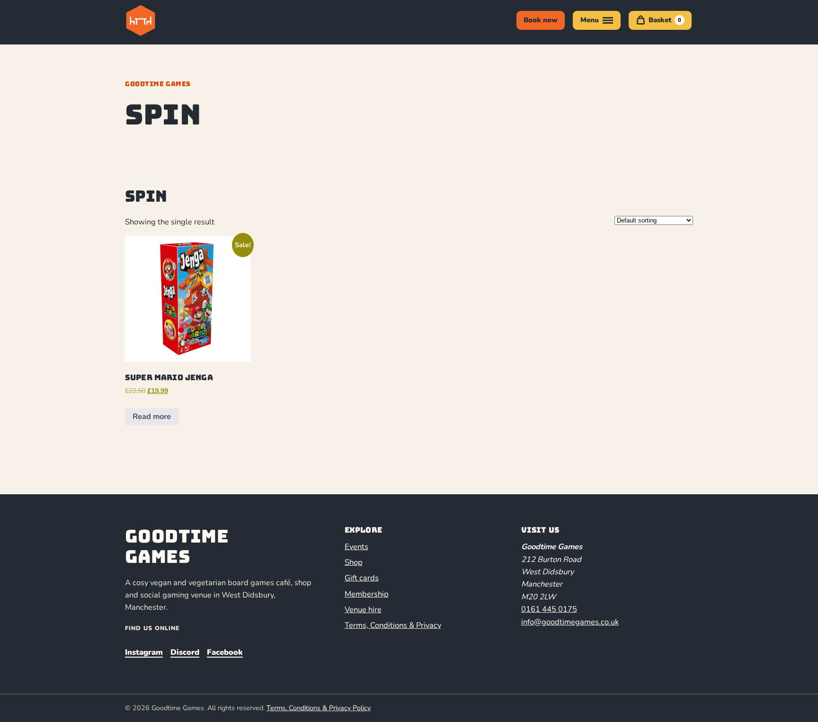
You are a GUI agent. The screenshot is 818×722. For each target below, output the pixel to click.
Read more (152, 416)
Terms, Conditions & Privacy (393, 625)
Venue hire (363, 609)
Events (356, 546)
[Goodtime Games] (160, 20)
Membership (367, 593)
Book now (541, 20)
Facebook (225, 652)
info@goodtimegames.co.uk (570, 621)
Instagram (144, 652)
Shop (354, 562)
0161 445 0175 (549, 609)
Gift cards (362, 577)
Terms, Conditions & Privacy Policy (319, 708)
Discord (184, 652)
